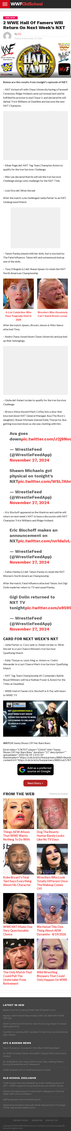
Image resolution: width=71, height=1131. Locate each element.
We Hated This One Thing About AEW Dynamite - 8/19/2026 (51, 930)
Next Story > (35, 783)
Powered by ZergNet (58, 794)
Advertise (37, 1120)
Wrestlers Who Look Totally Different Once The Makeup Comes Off (52, 883)
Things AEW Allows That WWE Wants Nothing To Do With (16, 835)
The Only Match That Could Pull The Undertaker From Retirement (17, 977)
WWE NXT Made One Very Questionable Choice (17, 930)
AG (19, 34)
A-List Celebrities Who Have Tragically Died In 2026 (18, 316)
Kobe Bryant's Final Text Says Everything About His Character (17, 881)
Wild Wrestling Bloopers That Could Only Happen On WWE (52, 976)
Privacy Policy (20, 1120)
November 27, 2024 (29, 460)
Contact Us (52, 1120)
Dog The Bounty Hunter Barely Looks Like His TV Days (50, 835)
